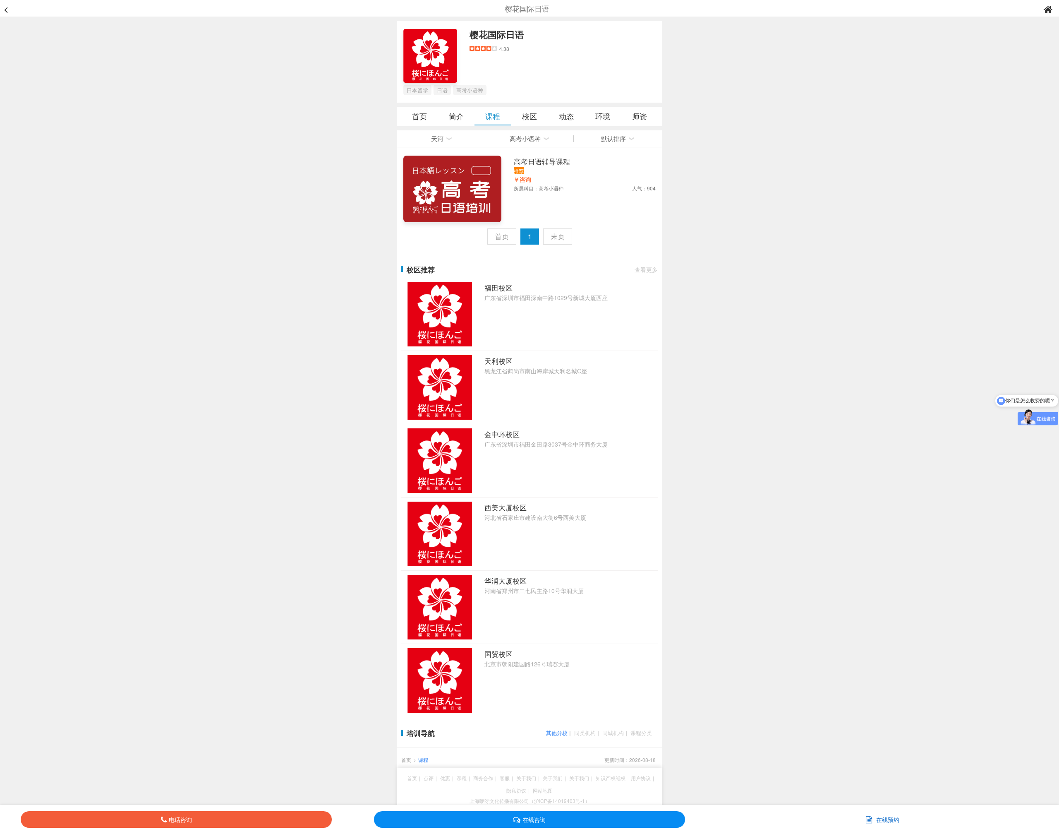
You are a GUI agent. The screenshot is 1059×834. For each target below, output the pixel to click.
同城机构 (613, 733)
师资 (639, 116)
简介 (456, 116)
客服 (505, 777)
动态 (566, 116)
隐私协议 (516, 790)
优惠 (445, 777)
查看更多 (646, 269)
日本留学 (417, 90)
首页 (419, 116)
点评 (429, 777)
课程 (492, 116)
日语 (442, 90)
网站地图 (543, 790)
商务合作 (483, 777)
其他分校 (557, 733)
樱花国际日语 (497, 34)
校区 (529, 116)
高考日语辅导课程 (542, 161)
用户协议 (641, 777)
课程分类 (641, 733)
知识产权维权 (610, 777)
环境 (602, 116)
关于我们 (526, 777)
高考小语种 (469, 90)
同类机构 (585, 733)
